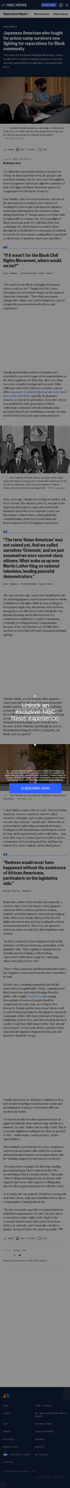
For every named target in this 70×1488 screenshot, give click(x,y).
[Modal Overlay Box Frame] (35, 744)
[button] (66, 693)
